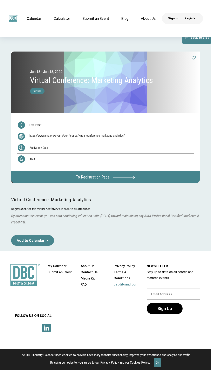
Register (190, 18)
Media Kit (88, 278)
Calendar (34, 18)
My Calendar (57, 266)
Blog (125, 18)
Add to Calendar (31, 240)
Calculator (62, 18)
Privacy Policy (109, 362)
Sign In (173, 18)
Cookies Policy (139, 362)
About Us (148, 18)
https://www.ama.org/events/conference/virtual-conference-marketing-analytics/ (77, 135)
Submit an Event (95, 18)
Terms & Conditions (122, 275)
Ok (157, 362)
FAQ (84, 285)
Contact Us (89, 272)
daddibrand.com (126, 284)
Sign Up (164, 308)
